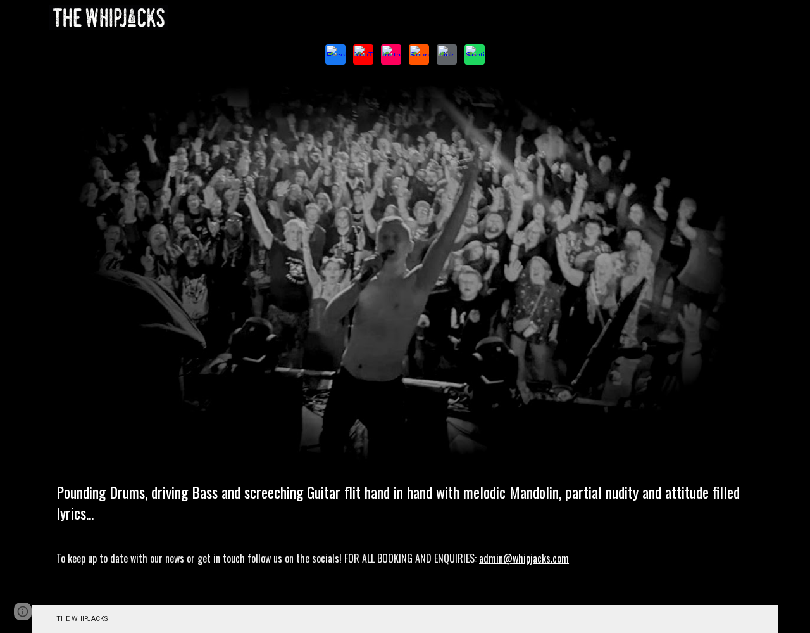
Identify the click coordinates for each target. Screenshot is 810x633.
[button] (23, 611)
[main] (405, 537)
